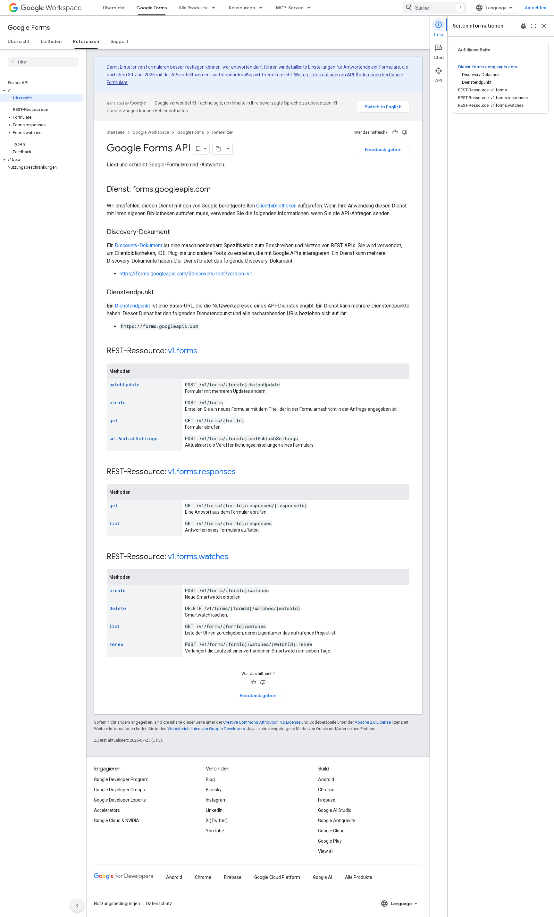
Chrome (326, 789)
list (114, 523)
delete (117, 608)
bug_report (523, 26)
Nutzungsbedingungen (117, 903)
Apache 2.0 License (373, 722)
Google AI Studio (334, 810)
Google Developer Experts (120, 800)
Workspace (64, 8)
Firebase (326, 800)
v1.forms (182, 351)
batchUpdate (124, 385)
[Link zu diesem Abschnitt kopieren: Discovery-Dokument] (176, 232)
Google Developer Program (121, 779)
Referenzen (86, 41)
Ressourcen (242, 8)
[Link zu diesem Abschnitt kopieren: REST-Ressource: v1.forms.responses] (242, 472)
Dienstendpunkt (132, 306)
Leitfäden (51, 41)
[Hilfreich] (395, 132)
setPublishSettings (133, 438)
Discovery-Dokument (138, 245)
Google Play (330, 841)
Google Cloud (331, 830)
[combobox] (434, 7)
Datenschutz (159, 903)
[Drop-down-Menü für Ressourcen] (262, 7)
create (117, 403)
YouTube (215, 830)
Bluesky (214, 789)
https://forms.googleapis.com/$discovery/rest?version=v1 (186, 274)
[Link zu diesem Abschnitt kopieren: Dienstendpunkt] (160, 293)
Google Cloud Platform (277, 877)
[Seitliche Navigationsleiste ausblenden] (77, 905)
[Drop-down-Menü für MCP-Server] (310, 7)
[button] (42, 90)
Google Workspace (151, 132)
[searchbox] (43, 62)
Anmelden (535, 7)
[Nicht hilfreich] (404, 132)
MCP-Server (289, 8)
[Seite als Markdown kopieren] (218, 148)
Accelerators (107, 810)
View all (325, 851)
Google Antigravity (336, 820)
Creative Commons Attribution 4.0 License (261, 722)
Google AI (322, 877)
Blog (210, 779)
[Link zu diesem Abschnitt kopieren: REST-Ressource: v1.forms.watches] (234, 557)
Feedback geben (383, 149)
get (113, 420)
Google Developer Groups (119, 789)
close (544, 26)
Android (326, 779)
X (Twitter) (217, 820)
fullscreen (533, 26)
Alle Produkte (193, 8)
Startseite (115, 132)
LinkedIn (214, 810)
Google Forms (151, 8)
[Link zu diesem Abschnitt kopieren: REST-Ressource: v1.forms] (203, 351)
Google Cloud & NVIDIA (116, 820)
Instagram (216, 800)
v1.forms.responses (202, 471)
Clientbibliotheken (276, 206)
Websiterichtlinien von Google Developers (206, 728)
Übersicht (114, 8)
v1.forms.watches (198, 556)
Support (119, 41)
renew (116, 644)
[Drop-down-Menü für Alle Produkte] (215, 7)
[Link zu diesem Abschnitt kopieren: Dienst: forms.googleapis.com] (217, 190)
